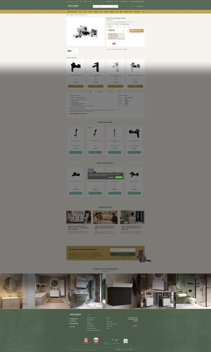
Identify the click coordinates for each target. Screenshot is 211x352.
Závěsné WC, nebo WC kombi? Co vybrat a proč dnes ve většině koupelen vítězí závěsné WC (78, 228)
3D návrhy (108, 317)
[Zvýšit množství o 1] (128, 30)
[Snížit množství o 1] (123, 30)
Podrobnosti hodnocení (122, 21)
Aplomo (126, 103)
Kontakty (85, 1)
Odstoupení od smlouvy (91, 328)
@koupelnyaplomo (105, 271)
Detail (75, 152)
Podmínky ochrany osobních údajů (93, 330)
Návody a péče (109, 326)
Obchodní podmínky (91, 326)
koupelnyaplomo (74, 326)
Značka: (131, 21)
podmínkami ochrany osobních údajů (126, 256)
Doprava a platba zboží (91, 317)
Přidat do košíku (136, 30)
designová (127, 100)
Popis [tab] (90, 91)
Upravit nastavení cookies (91, 349)
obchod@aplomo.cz (74, 318)
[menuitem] (72, 12)
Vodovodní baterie (129, 97)
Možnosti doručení (125, 24)
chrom (83, 103)
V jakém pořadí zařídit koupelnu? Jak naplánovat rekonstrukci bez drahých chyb (104, 228)
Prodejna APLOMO (74, 323)
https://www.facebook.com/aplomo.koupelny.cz (71, 326)
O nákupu (76, 1)
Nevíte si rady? (109, 321)
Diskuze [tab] (120, 91)
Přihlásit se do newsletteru (122, 254)
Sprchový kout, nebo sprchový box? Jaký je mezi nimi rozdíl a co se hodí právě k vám (131, 228)
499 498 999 (73, 321)
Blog (81, 1)
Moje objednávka (90, 324)
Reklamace (89, 321)
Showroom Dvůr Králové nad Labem (138, 1)
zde (106, 175)
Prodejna (90, 1)
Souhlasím (119, 177)
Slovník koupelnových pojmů (112, 324)
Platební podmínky (90, 319)
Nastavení (111, 177)
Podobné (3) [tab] (100, 91)
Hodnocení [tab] (110, 91)
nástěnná (126, 102)
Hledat (116, 6)
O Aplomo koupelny (69, 1)
